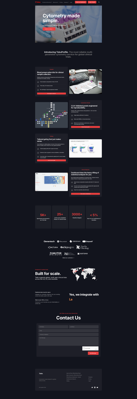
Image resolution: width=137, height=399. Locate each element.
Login (71, 2)
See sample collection (51, 93)
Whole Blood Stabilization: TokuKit (74, 377)
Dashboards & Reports (71, 379)
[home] (37, 2)
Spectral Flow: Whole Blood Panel (74, 373)
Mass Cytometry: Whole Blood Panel (74, 375)
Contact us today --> (49, 29)
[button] (47, 2)
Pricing (61, 2)
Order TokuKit (92, 2)
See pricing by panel (85, 126)
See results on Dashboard (85, 193)
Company (90, 377)
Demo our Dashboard (80, 2)
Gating (68, 380)
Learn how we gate (51, 160)
